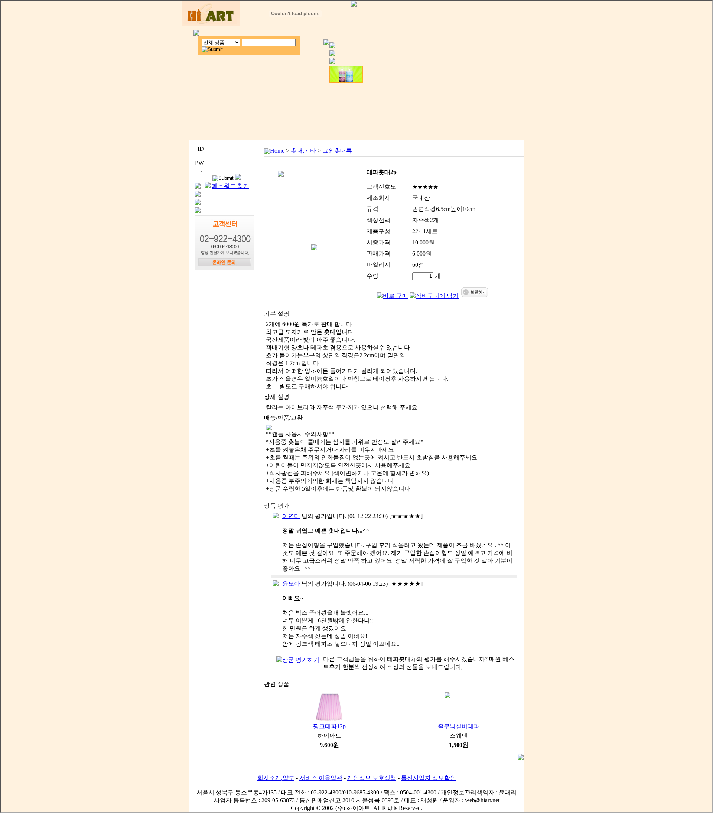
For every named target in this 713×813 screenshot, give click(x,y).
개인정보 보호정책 (371, 778)
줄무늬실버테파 (458, 726)
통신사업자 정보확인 (428, 778)
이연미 (291, 516)
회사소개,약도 (275, 778)
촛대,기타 (303, 150)
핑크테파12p (329, 726)
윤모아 (291, 584)
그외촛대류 (337, 150)
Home (277, 150)
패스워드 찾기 (230, 186)
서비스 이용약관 (320, 778)
